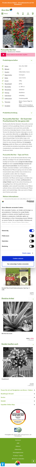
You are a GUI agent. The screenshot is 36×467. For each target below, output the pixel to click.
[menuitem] (4, 13)
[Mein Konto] (27, 13)
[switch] (31, 236)
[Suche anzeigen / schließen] (17, 13)
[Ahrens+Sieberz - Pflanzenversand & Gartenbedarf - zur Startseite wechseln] (6, 9)
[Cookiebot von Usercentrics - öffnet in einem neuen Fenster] (26, 201)
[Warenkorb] (32, 13)
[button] (3, 464)
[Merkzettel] (22, 13)
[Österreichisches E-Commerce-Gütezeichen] (18, 430)
